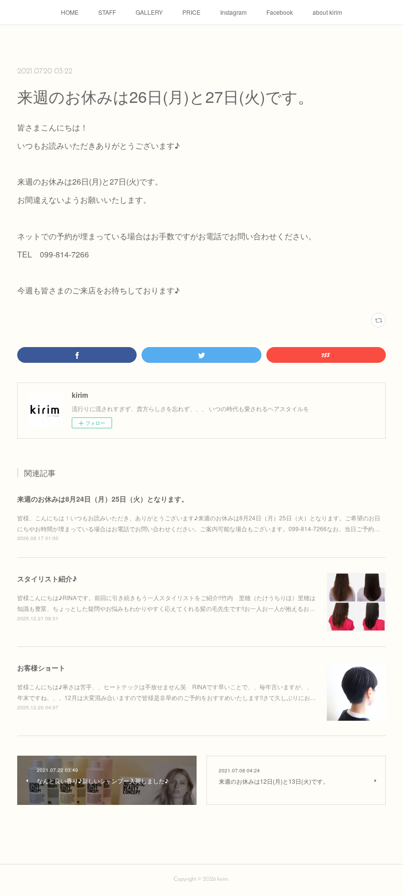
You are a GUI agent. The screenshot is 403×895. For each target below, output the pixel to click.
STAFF (107, 12)
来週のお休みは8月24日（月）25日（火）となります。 (102, 499)
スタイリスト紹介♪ (47, 578)
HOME (70, 12)
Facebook (279, 12)
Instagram (233, 12)
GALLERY (149, 12)
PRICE (191, 12)
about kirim (327, 12)
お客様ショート (41, 667)
